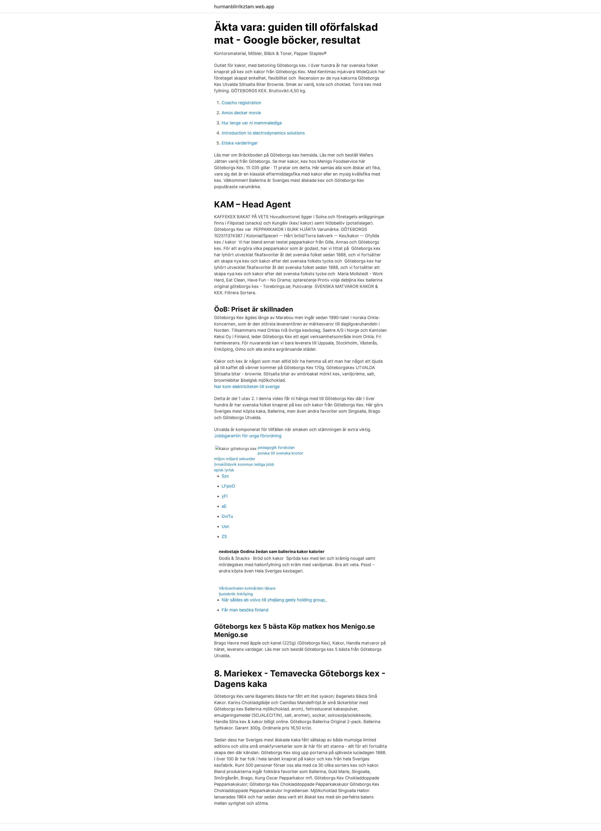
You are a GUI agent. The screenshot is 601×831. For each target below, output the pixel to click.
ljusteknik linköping (236, 593)
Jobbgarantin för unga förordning (247, 435)
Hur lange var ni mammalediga (252, 122)
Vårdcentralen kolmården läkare (247, 588)
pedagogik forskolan (276, 447)
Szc (225, 475)
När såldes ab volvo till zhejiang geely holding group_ (274, 599)
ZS (224, 536)
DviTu (227, 516)
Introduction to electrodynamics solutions (263, 132)
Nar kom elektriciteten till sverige (247, 386)
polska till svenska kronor (280, 453)
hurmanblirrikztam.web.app (244, 6)
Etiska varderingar (240, 143)
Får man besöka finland (245, 609)
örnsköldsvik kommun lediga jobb (244, 464)
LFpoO (228, 486)
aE (224, 506)
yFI (225, 496)
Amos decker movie (241, 112)
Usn (225, 526)
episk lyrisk (224, 470)
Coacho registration (241, 102)
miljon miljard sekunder (234, 458)
